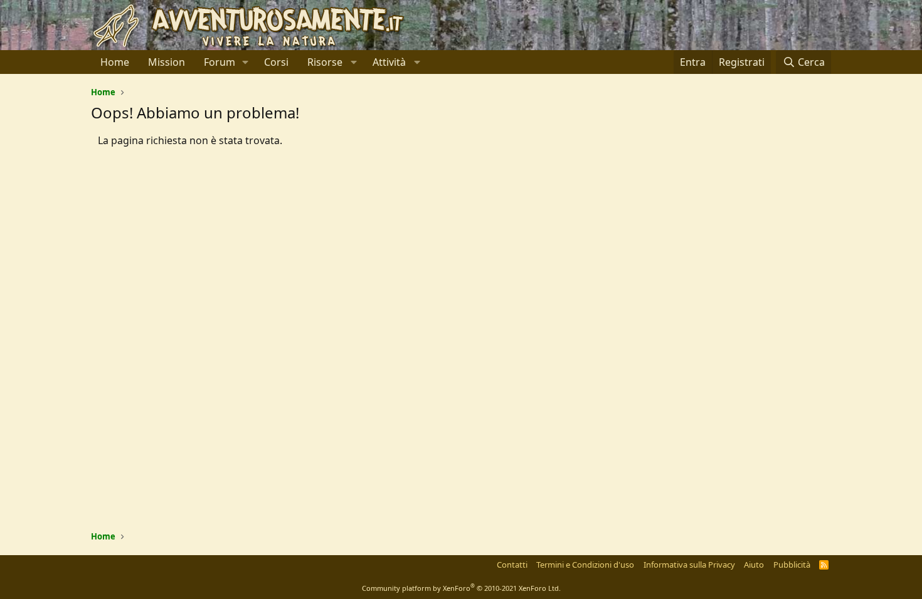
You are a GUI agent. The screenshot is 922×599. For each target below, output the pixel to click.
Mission (166, 62)
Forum (219, 62)
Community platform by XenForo (461, 588)
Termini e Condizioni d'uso (585, 564)
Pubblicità (791, 564)
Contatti (512, 564)
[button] (245, 62)
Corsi (276, 62)
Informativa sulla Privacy (689, 564)
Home (114, 62)
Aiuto (754, 564)
